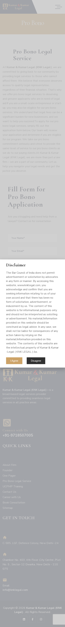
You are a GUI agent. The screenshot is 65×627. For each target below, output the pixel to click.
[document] (32, 313)
